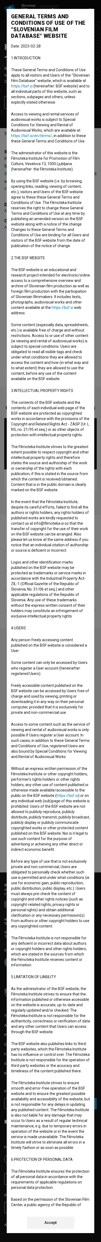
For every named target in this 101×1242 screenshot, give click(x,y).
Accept (50, 1222)
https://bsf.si (22, 86)
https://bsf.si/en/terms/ (31, 136)
